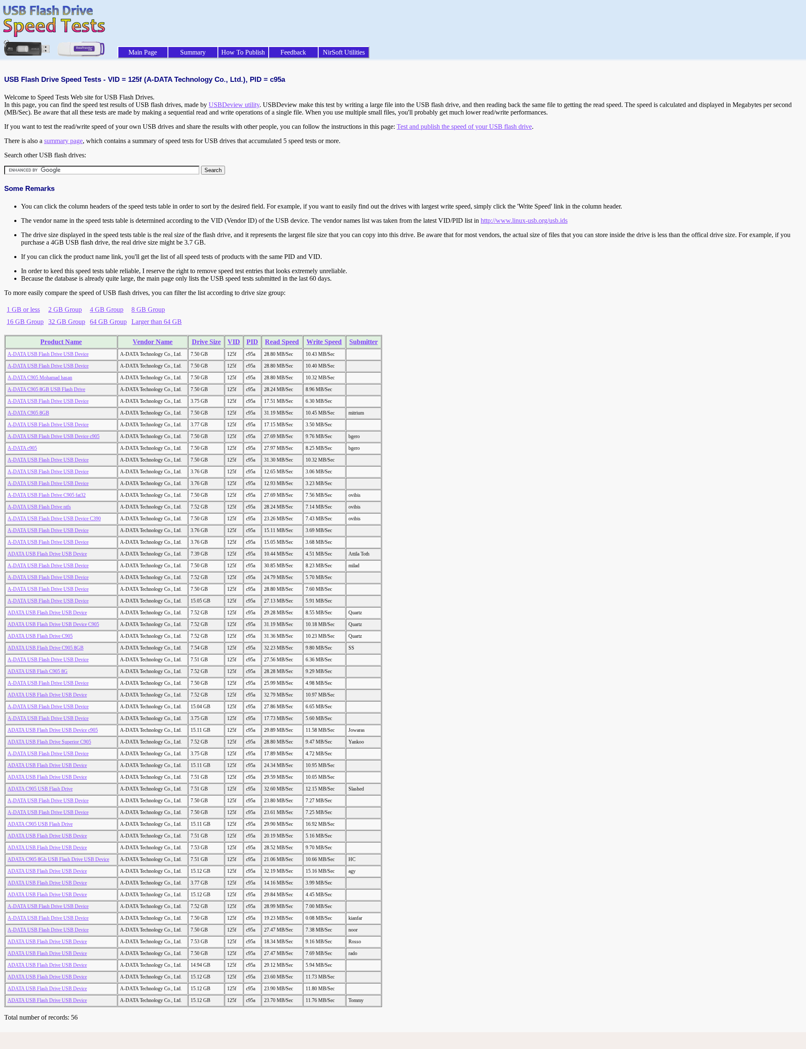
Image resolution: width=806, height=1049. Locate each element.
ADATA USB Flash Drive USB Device (47, 554)
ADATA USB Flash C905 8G (38, 671)
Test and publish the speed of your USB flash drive (464, 126)
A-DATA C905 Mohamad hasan (40, 378)
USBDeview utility (234, 104)
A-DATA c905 (22, 448)
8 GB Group (148, 309)
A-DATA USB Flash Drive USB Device (48, 354)
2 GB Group (65, 309)
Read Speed (282, 341)
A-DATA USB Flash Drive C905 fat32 (47, 495)
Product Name (61, 341)
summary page (63, 140)
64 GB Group (108, 321)
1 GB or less (23, 309)
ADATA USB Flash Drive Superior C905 (49, 742)
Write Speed (324, 341)
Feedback (293, 52)
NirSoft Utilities (344, 52)
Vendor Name (153, 341)
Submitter (363, 341)
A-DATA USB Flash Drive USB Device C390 (54, 519)
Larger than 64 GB (156, 321)
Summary (193, 52)
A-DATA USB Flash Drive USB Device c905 (53, 436)
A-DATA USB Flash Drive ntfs (39, 507)
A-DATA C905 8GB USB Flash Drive (46, 389)
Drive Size (206, 341)
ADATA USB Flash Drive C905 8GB (46, 648)
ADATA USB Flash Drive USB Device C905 (53, 624)
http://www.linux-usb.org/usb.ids (524, 220)
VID (234, 341)
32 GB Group (66, 321)
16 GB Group (25, 321)
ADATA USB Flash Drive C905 (40, 636)
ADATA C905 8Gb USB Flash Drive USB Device (58, 859)
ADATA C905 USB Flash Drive (40, 789)
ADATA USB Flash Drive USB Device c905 (53, 730)
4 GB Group (106, 309)
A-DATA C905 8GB (28, 413)
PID (252, 341)
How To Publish (243, 52)
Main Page (142, 52)
